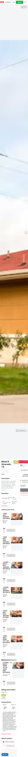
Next (25, 231)
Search (19, 2)
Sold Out (11, 530)
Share (24, 6)
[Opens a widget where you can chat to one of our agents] (4, 754)
